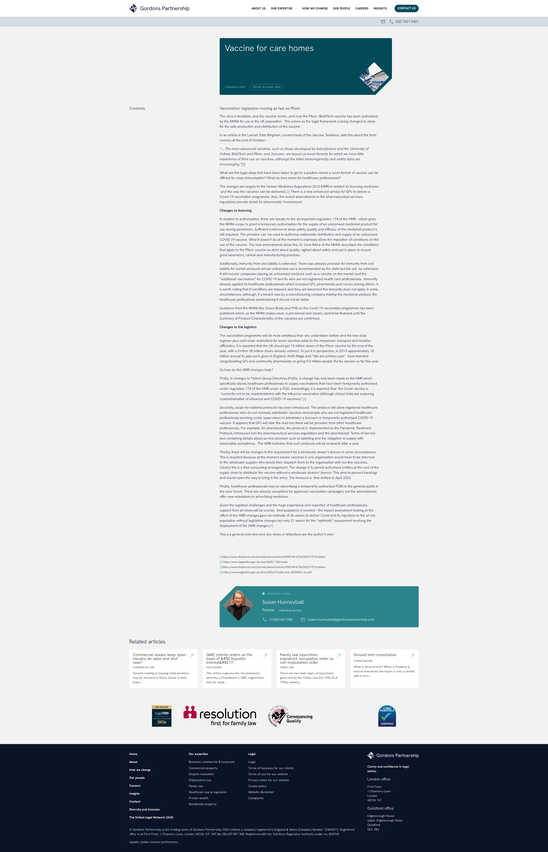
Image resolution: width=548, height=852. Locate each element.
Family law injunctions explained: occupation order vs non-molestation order (306, 658)
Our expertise (282, 8)
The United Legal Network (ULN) (151, 817)
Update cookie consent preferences (153, 842)
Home (133, 754)
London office (378, 779)
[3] (304, 399)
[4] (271, 525)
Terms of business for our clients (270, 768)
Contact (134, 801)
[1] (221, 557)
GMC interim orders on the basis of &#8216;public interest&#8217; (229, 658)
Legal (252, 762)
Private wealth (198, 798)
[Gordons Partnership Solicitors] (189, 8)
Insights (380, 8)
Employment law (200, 780)
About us (259, 8)
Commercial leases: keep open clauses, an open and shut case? (159, 658)
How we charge (315, 8)
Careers (361, 8)
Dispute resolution (201, 774)
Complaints (256, 798)
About (133, 762)
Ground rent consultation (375, 655)
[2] (288, 191)
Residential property (202, 804)
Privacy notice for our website (268, 780)
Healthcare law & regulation (208, 792)
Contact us (407, 8)
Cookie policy (257, 786)
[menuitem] (259, 8)
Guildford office (380, 808)
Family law (196, 786)
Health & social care (266, 87)
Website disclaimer (261, 792)
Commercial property (203, 768)
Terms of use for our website (268, 774)
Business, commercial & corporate (212, 762)
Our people (341, 8)
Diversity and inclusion (144, 809)
